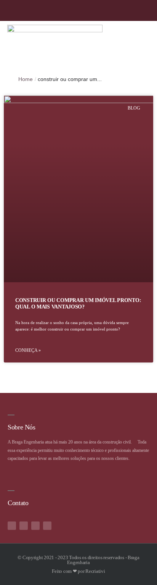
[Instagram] (117, 10)
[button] (148, 44)
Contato (18, 503)
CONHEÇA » (28, 350)
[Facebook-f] (12, 525)
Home (25, 79)
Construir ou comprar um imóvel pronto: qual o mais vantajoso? (78, 303)
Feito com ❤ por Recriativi (78, 571)
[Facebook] (132, 10)
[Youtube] (146, 10)
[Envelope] (47, 525)
